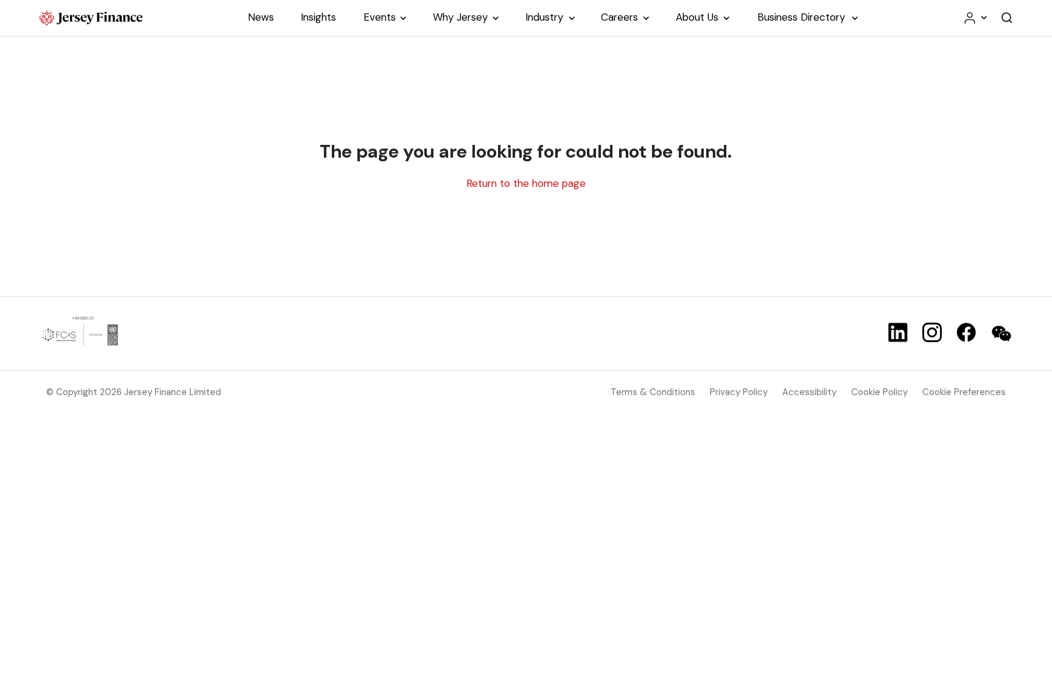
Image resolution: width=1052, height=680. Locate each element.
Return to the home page (526, 183)
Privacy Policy (739, 392)
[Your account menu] (975, 18)
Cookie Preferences (964, 392)
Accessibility (809, 392)
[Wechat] (1001, 334)
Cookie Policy (879, 392)
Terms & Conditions (653, 392)
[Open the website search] (1006, 18)
